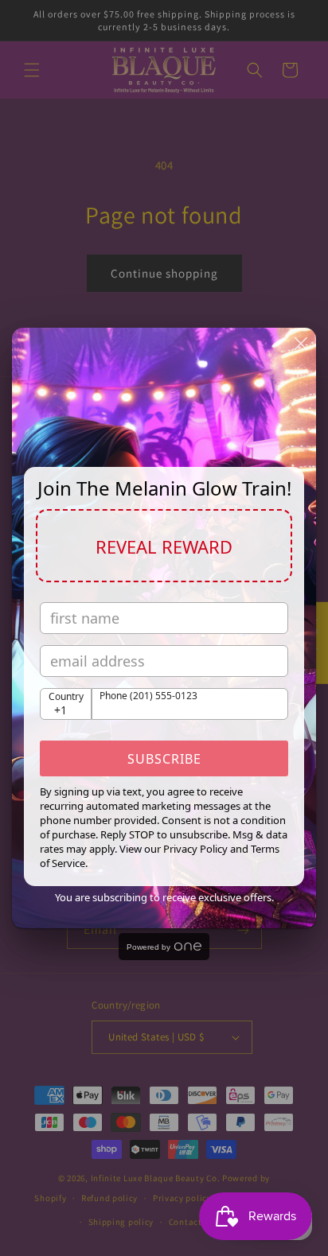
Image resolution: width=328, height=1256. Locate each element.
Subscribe (164, 759)
